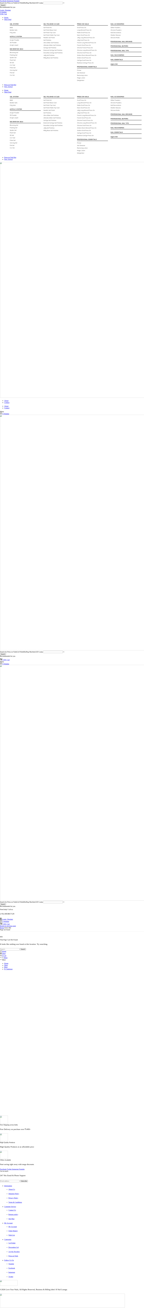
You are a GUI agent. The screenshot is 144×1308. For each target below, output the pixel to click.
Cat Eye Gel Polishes (49, 48)
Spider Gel (13, 57)
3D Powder (13, 42)
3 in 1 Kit (12, 75)
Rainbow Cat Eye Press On (85, 63)
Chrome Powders (116, 30)
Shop (7, 92)
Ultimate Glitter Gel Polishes (52, 45)
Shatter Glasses (116, 35)
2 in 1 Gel (12, 65)
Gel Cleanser (81, 73)
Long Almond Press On (84, 30)
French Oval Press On (84, 45)
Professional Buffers (119, 46)
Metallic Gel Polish (49, 37)
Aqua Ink (114, 64)
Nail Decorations (116, 32)
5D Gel (12, 62)
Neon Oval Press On (83, 35)
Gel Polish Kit (47, 27)
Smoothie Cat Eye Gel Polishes (53, 53)
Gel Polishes (47, 40)
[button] (5, 10)
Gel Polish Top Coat (49, 32)
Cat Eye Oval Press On (84, 60)
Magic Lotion (81, 78)
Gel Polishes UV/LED (51, 24)
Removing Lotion (82, 75)
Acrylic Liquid (14, 45)
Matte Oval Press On (83, 32)
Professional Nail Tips (120, 50)
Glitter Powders (115, 27)
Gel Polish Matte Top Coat (51, 35)
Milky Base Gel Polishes (50, 58)
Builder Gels (13, 30)
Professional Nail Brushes (121, 41)
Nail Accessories (117, 24)
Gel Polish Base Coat (50, 30)
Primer (79, 70)
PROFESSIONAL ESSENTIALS (87, 67)
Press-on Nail (10, 157)
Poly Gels (13, 32)
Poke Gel (12, 67)
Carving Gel (13, 70)
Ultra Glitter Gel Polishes (51, 42)
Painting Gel (13, 55)
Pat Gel (12, 73)
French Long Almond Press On (86, 42)
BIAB (11, 27)
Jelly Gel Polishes (49, 55)
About (6, 406)
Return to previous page (8, 926)
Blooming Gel (14, 52)
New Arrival (8, 159)
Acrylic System (16, 36)
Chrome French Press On (85, 48)
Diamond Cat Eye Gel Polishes (52, 50)
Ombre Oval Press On (84, 58)
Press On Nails (83, 24)
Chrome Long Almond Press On (87, 50)
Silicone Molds (115, 37)
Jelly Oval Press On (83, 40)
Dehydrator (80, 80)
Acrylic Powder (14, 40)
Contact (6, 408)
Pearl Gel (13, 60)
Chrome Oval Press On (84, 53)
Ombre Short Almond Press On (86, 55)
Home (6, 90)
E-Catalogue (8, 969)
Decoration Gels (16, 49)
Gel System (14, 24)
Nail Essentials (117, 59)
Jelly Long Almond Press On (86, 37)
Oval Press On (81, 27)
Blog (5, 967)
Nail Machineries (117, 55)
